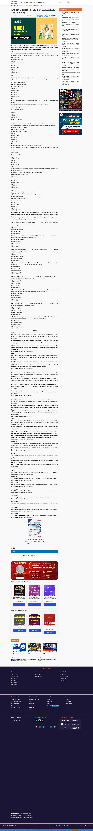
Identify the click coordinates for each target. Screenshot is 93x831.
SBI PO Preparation (15, 699)
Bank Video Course (63, 676)
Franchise (49, 707)
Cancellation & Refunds (69, 825)
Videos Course (68, 703)
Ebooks (67, 705)
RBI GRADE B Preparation (17, 711)
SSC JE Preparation (15, 705)
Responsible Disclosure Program (56, 825)
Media (48, 703)
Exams (21, 2)
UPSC (30, 711)
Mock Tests (67, 699)
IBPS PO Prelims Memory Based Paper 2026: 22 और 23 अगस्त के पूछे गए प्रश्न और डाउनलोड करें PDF (70, 29)
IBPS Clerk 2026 (14, 680)
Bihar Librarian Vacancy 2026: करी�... (35, 652)
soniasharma (15, 16)
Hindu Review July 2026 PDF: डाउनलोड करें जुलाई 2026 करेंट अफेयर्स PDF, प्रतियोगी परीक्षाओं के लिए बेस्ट (70, 83)
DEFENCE (31, 707)
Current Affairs (37, 2)
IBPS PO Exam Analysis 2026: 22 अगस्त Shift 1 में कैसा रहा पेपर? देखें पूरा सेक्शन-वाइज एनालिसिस (70, 64)
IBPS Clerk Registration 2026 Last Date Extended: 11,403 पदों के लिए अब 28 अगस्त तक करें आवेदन (71, 69)
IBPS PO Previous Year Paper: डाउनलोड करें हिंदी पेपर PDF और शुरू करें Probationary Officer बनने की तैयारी (70, 78)
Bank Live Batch (62, 678)
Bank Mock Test (62, 674)
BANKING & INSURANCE (34, 699)
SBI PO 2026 (14, 674)
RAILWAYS (31, 703)
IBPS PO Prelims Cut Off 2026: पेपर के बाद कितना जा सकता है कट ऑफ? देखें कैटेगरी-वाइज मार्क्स (71, 24)
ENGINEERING (32, 709)
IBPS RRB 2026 (14, 682)
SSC (30, 701)
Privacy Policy (88, 825)
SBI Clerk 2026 (14, 676)
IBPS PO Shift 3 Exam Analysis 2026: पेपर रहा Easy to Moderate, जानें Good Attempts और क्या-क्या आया (71, 50)
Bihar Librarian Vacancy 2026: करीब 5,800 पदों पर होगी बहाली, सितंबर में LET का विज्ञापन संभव (71, 19)
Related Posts (15, 640)
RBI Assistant (14, 709)
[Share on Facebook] (45, 16)
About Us (49, 699)
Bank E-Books (62, 680)
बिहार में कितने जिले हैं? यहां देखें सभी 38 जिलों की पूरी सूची (71, 73)
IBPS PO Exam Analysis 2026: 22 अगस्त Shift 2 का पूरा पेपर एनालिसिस (70, 54)
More (44, 2)
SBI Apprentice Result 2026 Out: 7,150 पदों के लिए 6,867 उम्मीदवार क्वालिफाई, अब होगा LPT (70, 14)
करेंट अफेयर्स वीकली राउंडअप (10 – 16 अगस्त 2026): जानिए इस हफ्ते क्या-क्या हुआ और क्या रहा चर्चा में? (71, 59)
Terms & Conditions (80, 825)
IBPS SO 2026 (14, 684)
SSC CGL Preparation (16, 707)
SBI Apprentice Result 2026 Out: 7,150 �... (19, 652)
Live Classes (68, 701)
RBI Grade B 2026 (15, 686)
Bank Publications (63, 682)
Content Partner (50, 709)
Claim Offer (74, 829)
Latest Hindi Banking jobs (17, 5)
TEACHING (31, 705)
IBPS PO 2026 (14, 678)
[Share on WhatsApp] (38, 16)
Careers (53, 705)
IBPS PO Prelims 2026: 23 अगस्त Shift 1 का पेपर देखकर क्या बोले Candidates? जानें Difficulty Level (70, 40)
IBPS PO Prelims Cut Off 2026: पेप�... (50, 652)
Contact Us (49, 701)
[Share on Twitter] (47, 16)
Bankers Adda (38, 674)
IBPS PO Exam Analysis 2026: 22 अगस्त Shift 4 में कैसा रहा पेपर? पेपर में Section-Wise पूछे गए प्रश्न (71, 45)
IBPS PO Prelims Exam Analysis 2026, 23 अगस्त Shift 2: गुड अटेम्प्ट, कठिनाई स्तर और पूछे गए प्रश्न (71, 35)
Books (66, 707)
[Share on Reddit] (42, 16)
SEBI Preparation (15, 703)
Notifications (29, 2)
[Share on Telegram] (40, 16)
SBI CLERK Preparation (16, 701)
